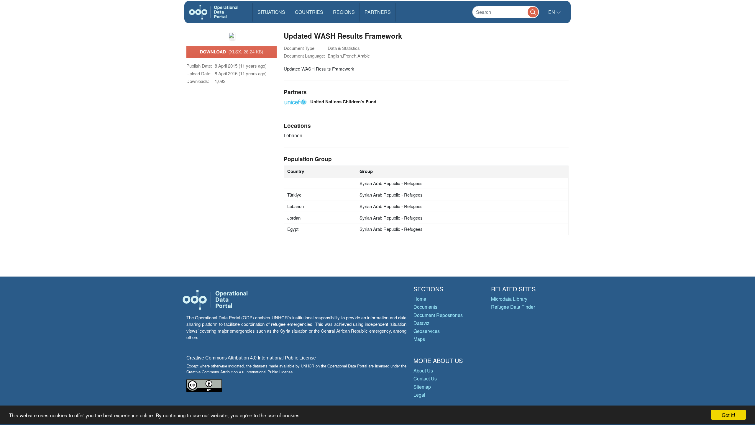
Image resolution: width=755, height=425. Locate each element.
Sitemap (422, 386)
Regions (344, 12)
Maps (419, 339)
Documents (425, 306)
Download (231, 51)
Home (419, 298)
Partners (378, 12)
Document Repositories (438, 315)
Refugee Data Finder (513, 306)
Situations (271, 12)
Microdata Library (509, 298)
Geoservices (426, 331)
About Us (423, 370)
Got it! (728, 415)
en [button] (552, 12)
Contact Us (425, 378)
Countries (309, 12)
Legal (419, 394)
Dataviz (421, 323)
